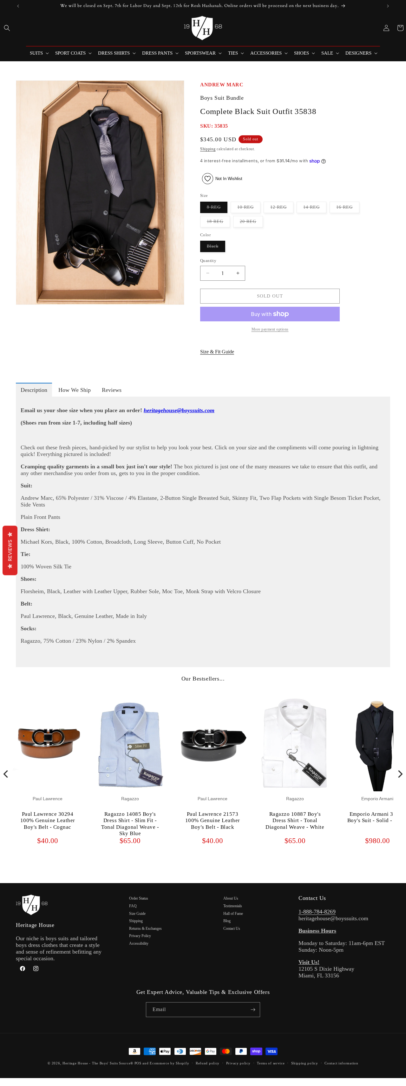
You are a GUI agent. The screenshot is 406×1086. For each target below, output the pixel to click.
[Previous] (6, 774)
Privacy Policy (140, 936)
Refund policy (207, 1063)
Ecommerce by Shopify (169, 1063)
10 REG (248, 208)
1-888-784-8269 (317, 911)
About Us (230, 898)
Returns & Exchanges (145, 928)
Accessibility (138, 943)
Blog (227, 921)
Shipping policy (304, 1063)
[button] (7, 28)
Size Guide (137, 913)
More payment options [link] (270, 329)
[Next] (399, 774)
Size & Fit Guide (217, 351)
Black (216, 248)
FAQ (133, 906)
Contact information (341, 1063)
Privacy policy (238, 1063)
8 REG (217, 208)
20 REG (251, 223)
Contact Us (231, 928)
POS (137, 1063)
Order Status (138, 898)
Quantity (208, 260)
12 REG (281, 208)
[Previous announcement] (18, 6)
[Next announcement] (388, 6)
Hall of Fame (233, 913)
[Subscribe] (253, 1009)
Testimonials (232, 906)
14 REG (314, 208)
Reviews (10, 550)
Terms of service (271, 1063)
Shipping (208, 149)
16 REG (347, 208)
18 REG (218, 223)
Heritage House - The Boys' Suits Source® (97, 1063)
